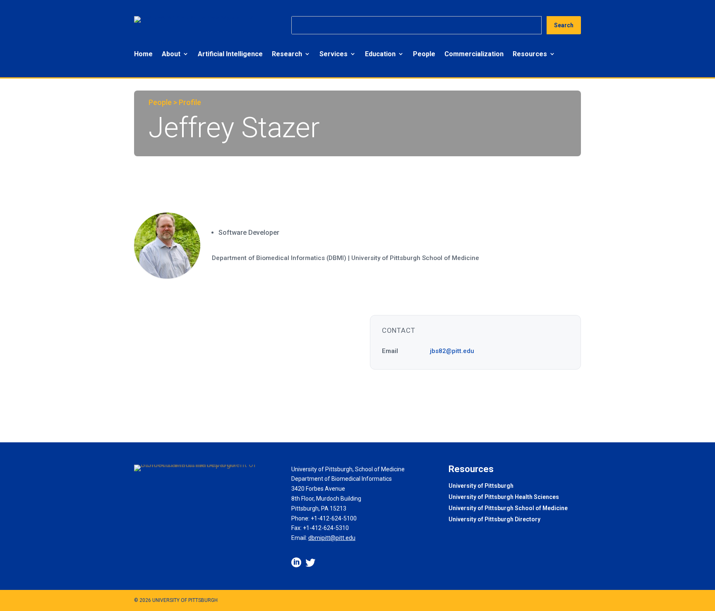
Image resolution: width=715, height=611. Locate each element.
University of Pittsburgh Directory (494, 520)
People (424, 54)
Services (333, 54)
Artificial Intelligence (230, 54)
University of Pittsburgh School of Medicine (508, 508)
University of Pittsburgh (481, 486)
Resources (530, 54)
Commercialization (474, 54)
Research (287, 54)
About (171, 54)
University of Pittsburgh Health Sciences (504, 497)
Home (143, 54)
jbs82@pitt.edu (452, 351)
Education (380, 54)
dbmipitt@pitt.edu (331, 538)
